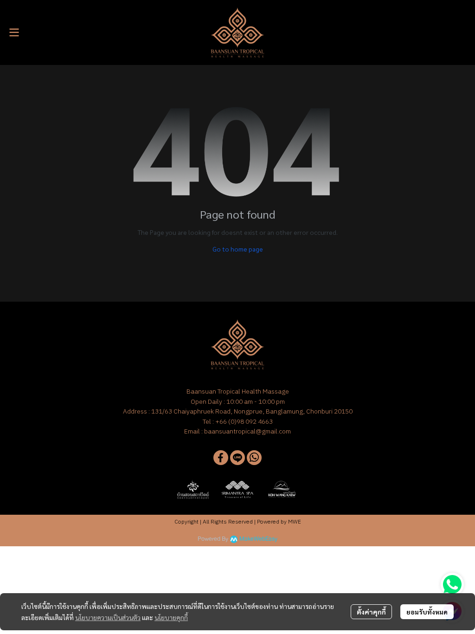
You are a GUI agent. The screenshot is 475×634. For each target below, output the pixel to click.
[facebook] (220, 457)
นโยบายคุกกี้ (171, 617)
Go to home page (237, 249)
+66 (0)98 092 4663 (244, 421)
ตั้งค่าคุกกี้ (371, 612)
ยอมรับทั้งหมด (427, 612)
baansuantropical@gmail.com (247, 431)
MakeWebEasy (258, 539)
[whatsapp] (254, 457)
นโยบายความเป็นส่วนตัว (108, 617)
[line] (237, 457)
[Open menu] (14, 32)
